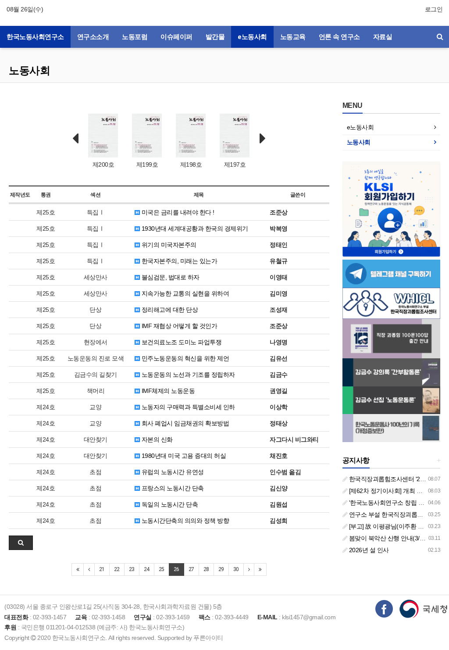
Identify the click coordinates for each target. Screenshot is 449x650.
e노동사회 (252, 37)
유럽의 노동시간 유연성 (172, 471)
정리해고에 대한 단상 (169, 309)
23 (132, 569)
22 (117, 569)
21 (102, 569)
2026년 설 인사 (368, 550)
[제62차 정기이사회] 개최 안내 (387, 490)
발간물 (215, 37)
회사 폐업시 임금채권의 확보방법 (184, 423)
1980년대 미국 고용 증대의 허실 (183, 455)
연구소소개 (93, 37)
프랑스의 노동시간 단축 (172, 488)
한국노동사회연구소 (35, 37)
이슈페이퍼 (176, 37)
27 (191, 569)
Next (263, 138)
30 (236, 569)
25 (161, 569)
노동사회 (29, 70)
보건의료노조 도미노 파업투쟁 (180, 342)
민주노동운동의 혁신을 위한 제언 (184, 358)
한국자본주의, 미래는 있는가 (178, 260)
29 (221, 569)
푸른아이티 (208, 637)
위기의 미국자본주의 (168, 244)
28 (206, 569)
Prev (75, 138)
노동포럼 (134, 37)
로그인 (434, 9)
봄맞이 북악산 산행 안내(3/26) (387, 538)
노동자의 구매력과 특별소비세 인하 (187, 407)
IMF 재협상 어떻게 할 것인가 (178, 325)
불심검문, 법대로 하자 (170, 277)
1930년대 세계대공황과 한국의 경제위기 (194, 228)
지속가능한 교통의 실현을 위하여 (184, 293)
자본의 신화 (156, 439)
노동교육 (293, 37)
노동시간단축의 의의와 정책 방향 (184, 520)
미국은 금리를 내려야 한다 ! (177, 212)
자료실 (382, 37)
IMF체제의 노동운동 (167, 390)
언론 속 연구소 (339, 37)
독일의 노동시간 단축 (169, 504)
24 (147, 569)
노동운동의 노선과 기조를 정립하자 (187, 374)
